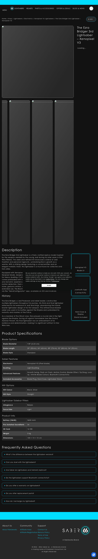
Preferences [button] (55, 281)
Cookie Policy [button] (50, 279)
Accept (49, 285)
